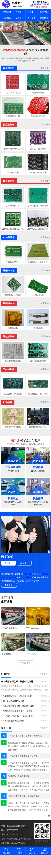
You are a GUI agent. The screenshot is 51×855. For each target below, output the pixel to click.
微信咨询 (31, 853)
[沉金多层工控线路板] (13, 383)
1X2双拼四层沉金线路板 (13, 149)
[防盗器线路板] (38, 82)
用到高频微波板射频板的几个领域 (17, 711)
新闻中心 (44, 12)
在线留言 (32, 18)
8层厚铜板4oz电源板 (13, 295)
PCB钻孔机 (31, 654)
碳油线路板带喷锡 (38, 361)
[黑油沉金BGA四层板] (38, 162)
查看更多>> (45, 674)
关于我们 (19, 12)
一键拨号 (19, 853)
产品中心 (32, 12)
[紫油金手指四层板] (38, 138)
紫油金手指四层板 (38, 149)
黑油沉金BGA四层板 (38, 173)
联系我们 (44, 18)
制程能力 (19, 18)
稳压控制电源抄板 (13, 427)
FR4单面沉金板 (13, 262)
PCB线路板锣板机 (9, 628)
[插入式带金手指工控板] (38, 383)
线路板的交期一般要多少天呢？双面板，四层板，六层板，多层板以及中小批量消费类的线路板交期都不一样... (29, 746)
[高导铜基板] (13, 317)
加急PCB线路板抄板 (38, 427)
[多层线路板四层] (13, 195)
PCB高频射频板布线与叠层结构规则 (18, 706)
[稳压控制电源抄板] (13, 416)
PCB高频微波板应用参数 (13, 721)
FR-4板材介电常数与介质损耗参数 (18, 716)
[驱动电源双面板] (13, 105)
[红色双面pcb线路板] (13, 82)
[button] (23, 42)
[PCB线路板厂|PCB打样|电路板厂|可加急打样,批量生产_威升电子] (13, 4)
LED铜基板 (38, 328)
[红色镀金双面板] (38, 105)
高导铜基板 (13, 328)
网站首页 (7, 12)
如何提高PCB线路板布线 (13, 701)
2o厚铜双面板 (38, 295)
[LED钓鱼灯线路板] (13, 350)
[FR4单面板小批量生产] (38, 251)
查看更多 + (45, 68)
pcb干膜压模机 (32, 628)
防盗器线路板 (38, 93)
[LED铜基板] (38, 317)
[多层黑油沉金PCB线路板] (38, 218)
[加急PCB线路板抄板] (38, 416)
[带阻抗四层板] (13, 162)
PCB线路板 (27, 574)
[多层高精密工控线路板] (38, 195)
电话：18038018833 (9, 830)
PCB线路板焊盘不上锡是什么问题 (17, 681)
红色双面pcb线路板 (13, 93)
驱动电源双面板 (13, 116)
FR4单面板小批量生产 (38, 262)
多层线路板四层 (13, 206)
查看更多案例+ (25, 663)
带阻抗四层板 (13, 173)
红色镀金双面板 (38, 116)
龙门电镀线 (6, 654)
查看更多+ (9, 585)
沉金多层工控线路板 (13, 394)
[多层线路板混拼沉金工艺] (13, 218)
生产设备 (7, 18)
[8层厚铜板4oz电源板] (13, 284)
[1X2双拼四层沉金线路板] (13, 138)
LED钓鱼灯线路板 (13, 361)
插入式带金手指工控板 (38, 394)
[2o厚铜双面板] (38, 284)
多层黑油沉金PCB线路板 (38, 229)
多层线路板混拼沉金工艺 (13, 229)
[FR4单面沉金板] (13, 251)
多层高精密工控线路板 (38, 206)
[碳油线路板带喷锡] (38, 350)
